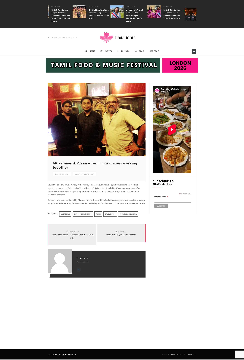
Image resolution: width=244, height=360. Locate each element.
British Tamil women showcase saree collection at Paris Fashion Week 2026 (148, 14)
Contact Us (191, 354)
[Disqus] (97, 309)
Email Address (161, 196)
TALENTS (124, 51)
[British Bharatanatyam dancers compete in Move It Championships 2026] (55, 11)
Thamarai (83, 258)
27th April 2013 (61, 174)
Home (164, 354)
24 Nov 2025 (180, 6)
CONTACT (154, 51)
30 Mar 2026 (68, 6)
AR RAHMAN (65, 214)
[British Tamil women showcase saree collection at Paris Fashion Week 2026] (129, 11)
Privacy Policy (176, 354)
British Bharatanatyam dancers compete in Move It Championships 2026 (74, 14)
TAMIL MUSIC (110, 214)
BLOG (141, 51)
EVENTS (108, 51)
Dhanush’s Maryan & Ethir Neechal (121, 234)
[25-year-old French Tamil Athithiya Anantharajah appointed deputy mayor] (92, 11)
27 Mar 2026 (106, 6)
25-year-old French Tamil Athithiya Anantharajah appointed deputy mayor (109, 15)
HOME (92, 51)
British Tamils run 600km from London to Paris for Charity (186, 13)
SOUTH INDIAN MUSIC (82, 214)
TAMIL (98, 214)
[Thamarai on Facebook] (79, 270)
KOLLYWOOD (88, 174)
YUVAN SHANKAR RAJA (128, 214)
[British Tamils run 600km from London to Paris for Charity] (166, 13)
